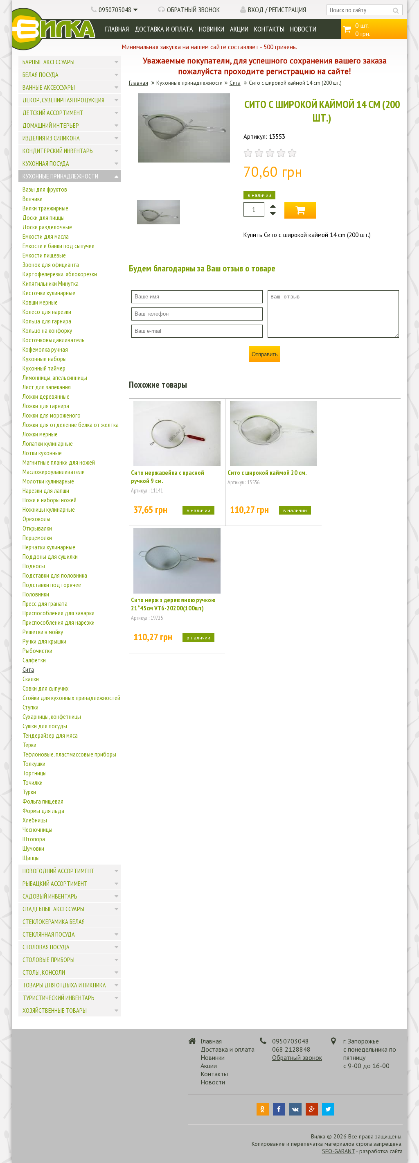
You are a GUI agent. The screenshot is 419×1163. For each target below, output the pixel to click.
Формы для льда (43, 810)
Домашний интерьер (51, 125)
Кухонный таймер (44, 368)
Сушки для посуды (45, 726)
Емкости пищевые (44, 255)
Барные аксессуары (48, 62)
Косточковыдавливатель (54, 340)
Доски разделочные (47, 227)
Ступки (30, 707)
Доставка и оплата (164, 29)
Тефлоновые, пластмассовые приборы (69, 754)
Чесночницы (37, 829)
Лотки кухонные (42, 453)
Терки (29, 745)
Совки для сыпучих (46, 688)
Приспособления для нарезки (59, 622)
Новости (303, 29)
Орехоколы (36, 519)
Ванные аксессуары (49, 87)
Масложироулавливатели (54, 471)
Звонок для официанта (51, 264)
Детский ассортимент (53, 112)
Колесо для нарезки (47, 311)
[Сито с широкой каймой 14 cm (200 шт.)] (184, 160)
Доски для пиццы (44, 217)
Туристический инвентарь (59, 998)
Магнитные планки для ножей (59, 462)
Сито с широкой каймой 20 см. (267, 472)
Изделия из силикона (51, 138)
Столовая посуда (46, 947)
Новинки (211, 29)
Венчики (33, 198)
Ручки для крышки (44, 641)
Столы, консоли (44, 972)
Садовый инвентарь (50, 896)
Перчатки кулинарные (49, 547)
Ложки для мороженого (52, 415)
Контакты (269, 29)
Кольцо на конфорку (47, 330)
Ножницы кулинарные (49, 509)
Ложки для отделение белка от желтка (71, 424)
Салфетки (34, 660)
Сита (28, 669)
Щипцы (31, 858)
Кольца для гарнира (47, 321)
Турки (29, 792)
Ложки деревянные (46, 396)
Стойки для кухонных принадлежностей (71, 697)
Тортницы (35, 773)
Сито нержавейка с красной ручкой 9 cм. (167, 476)
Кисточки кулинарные (49, 293)
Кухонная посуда (46, 163)
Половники (36, 594)
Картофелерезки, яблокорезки (60, 274)
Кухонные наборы (45, 359)
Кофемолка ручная (45, 349)
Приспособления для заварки (59, 613)
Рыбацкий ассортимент (55, 883)
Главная (117, 29)
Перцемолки (37, 537)
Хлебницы (35, 820)
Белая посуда (41, 74)
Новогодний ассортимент (59, 871)
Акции (239, 29)
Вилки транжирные (45, 208)
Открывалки (37, 528)
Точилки (33, 782)
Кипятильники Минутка (51, 283)
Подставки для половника (55, 575)
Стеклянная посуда (49, 934)
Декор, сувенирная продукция (63, 100)
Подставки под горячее (52, 584)
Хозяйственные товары (55, 1010)
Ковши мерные (40, 302)
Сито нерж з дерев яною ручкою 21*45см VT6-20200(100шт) (173, 604)
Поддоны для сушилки (50, 556)
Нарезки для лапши (46, 490)
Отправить (265, 354)
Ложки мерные (40, 434)
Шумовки (33, 848)
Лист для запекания (47, 387)
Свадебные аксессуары (53, 909)
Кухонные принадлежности (60, 176)
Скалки (31, 679)
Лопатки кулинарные (48, 443)
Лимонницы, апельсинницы (55, 377)
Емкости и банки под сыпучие (59, 246)
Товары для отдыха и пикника (64, 985)
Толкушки (34, 763)
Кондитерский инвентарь (58, 151)
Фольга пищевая (43, 801)
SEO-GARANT (338, 1151)
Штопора (34, 839)
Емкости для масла (46, 236)
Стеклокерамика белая (54, 921)
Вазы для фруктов (45, 189)
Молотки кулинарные (48, 481)
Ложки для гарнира (46, 406)
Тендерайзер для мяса (50, 735)
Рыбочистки (37, 650)
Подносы (34, 566)
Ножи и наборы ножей (50, 500)
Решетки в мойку (43, 632)
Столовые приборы (48, 959)
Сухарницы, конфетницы (52, 716)
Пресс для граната (45, 603)
